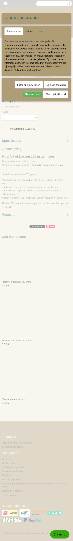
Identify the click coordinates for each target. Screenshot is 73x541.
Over (40, 31)
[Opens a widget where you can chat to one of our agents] (59, 534)
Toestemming (14, 31)
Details (29, 31)
